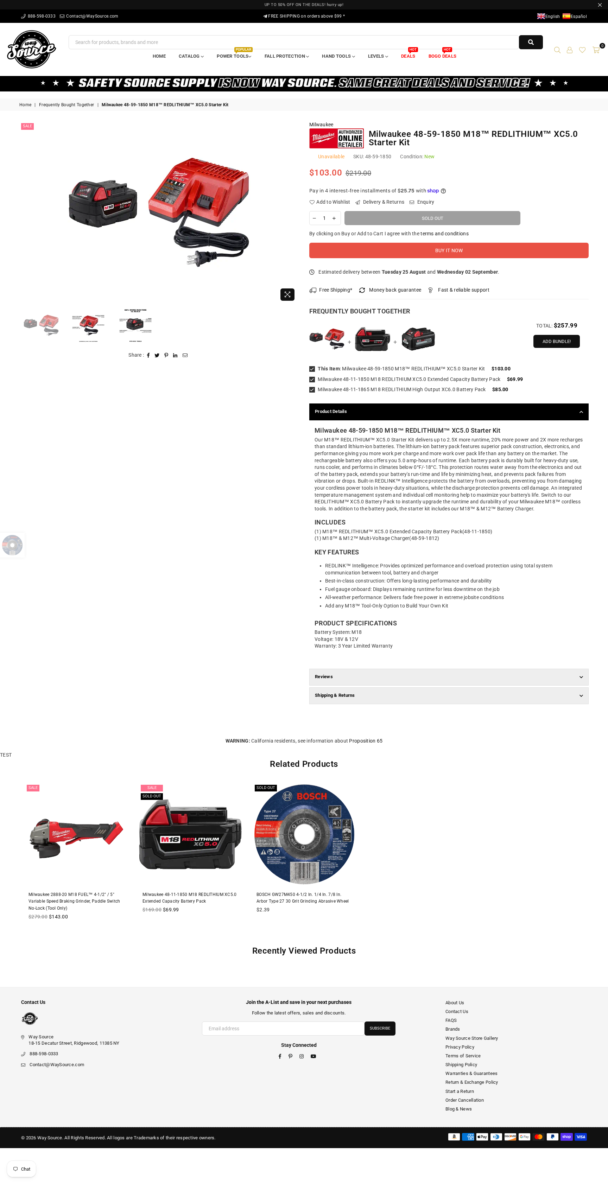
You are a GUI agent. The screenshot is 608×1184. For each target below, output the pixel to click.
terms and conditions (444, 233)
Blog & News (458, 1109)
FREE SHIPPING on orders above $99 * (306, 16)
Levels (376, 56)
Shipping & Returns (335, 695)
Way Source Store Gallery (471, 1038)
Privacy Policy (459, 1047)
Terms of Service (463, 1055)
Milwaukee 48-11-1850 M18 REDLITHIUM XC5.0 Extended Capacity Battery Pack (408, 379)
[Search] (557, 49)
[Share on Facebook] (148, 355)
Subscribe (380, 1028)
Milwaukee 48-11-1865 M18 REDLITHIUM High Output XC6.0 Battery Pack (401, 389)
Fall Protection (285, 56)
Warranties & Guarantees (471, 1073)
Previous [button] (25, 213)
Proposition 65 (365, 741)
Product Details (331, 411)
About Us (454, 1002)
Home (159, 56)
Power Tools (234, 54)
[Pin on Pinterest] (166, 355)
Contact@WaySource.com (91, 16)
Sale (27, 126)
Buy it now (449, 250)
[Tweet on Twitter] (157, 355)
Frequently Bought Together (66, 104)
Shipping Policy (461, 1064)
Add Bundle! (557, 341)
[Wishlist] (582, 49)
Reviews (324, 676)
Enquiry (425, 202)
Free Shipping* (335, 290)
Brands (452, 1029)
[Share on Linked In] (175, 355)
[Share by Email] (185, 355)
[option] (159, 212)
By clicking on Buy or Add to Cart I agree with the (389, 233)
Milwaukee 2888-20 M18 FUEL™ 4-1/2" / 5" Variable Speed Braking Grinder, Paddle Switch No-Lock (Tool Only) (74, 901)
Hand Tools (337, 56)
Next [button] (292, 213)
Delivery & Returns (383, 202)
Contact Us (456, 1011)
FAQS (451, 1020)
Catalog (190, 56)
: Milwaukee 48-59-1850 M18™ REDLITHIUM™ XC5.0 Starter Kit (401, 368)
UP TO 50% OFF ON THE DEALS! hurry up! (304, 4)
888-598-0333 (41, 16)
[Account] (570, 49)
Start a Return (459, 1091)
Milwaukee (321, 124)
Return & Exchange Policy (471, 1082)
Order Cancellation (464, 1100)
